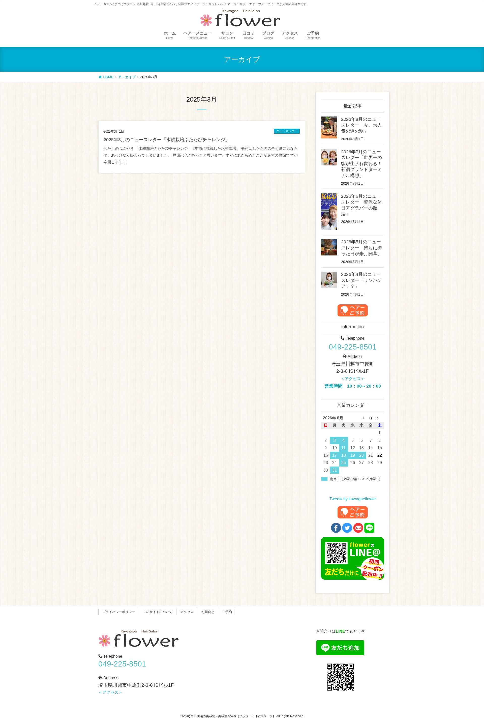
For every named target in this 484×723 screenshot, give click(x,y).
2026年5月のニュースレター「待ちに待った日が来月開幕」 (361, 247)
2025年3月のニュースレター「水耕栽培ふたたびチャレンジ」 (167, 139)
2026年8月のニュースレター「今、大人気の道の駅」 (361, 125)
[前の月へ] (361, 418)
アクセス (186, 612)
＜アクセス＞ (353, 379)
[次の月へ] (379, 418)
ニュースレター (286, 131)
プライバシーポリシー (118, 612)
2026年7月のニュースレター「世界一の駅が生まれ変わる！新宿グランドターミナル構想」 (361, 163)
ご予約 (227, 612)
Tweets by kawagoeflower (352, 499)
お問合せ (207, 612)
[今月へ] (370, 418)
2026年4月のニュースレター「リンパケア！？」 (361, 280)
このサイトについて (157, 612)
